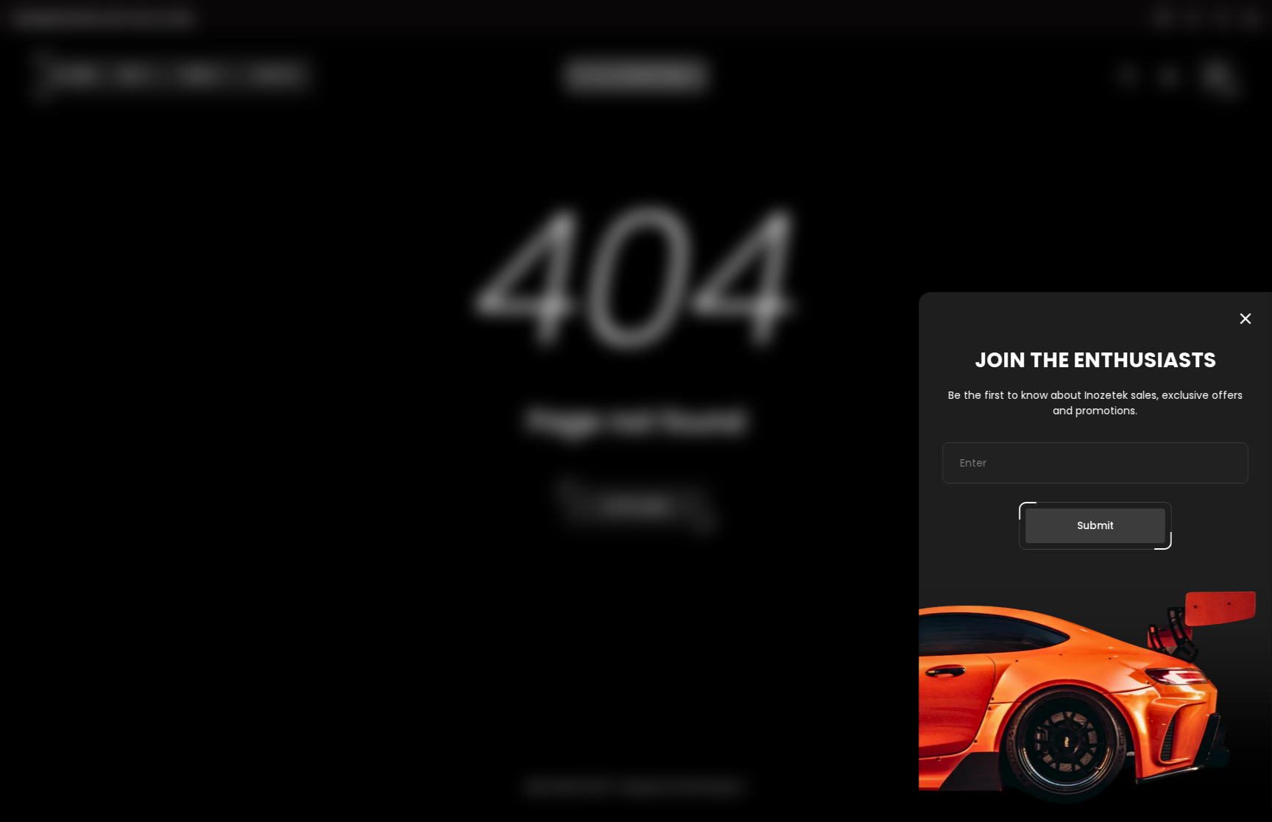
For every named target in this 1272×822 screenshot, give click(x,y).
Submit (1095, 525)
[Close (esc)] (1245, 318)
